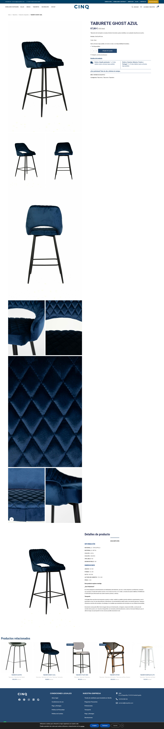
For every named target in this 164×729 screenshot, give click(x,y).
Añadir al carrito (107, 51)
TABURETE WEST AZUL (49, 675)
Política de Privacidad (58, 709)
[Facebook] (19, 700)
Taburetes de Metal (150, 677)
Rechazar (105, 725)
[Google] (38, 700)
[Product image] (16, 657)
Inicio (9, 14)
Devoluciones (89, 717)
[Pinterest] (24, 700)
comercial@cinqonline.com (112, 591)
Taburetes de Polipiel (19, 677)
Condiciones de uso (58, 702)
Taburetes (14, 14)
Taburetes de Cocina (46, 677)
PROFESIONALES (153, 1)
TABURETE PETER (114, 675)
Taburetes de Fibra (121, 677)
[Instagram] (29, 700)
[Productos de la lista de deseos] (141, 7)
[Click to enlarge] (11, 519)
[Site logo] (82, 7)
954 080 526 (8, 1)
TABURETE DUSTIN (16, 675)
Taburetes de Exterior (110, 677)
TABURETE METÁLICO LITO (147, 675)
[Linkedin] (33, 700)
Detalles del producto (96, 58)
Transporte (88, 709)
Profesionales (89, 705)
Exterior (128, 677)
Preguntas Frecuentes (91, 702)
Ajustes (115, 725)
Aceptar (94, 725)
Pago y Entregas (56, 705)
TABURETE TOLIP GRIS (82, 675)
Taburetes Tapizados (24, 14)
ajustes (82, 726)
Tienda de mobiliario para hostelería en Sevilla (98, 698)
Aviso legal (55, 698)
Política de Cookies (57, 713)
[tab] (114, 540)
